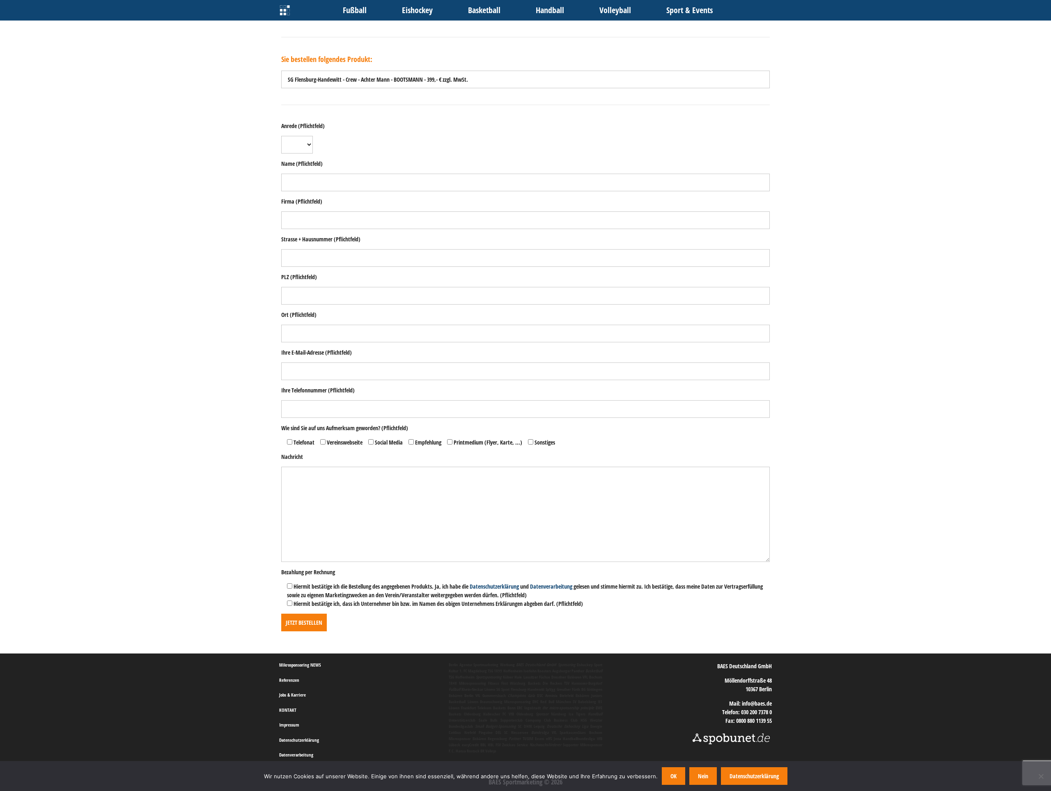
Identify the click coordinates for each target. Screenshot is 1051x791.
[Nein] (1041, 776)
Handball (550, 10)
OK (673, 776)
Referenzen (289, 680)
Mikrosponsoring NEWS (300, 665)
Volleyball (615, 10)
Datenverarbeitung (551, 586)
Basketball (484, 10)
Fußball (355, 10)
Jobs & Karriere (292, 695)
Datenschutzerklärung (494, 586)
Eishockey (417, 10)
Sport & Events (689, 10)
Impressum (289, 725)
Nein (703, 776)
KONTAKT (287, 710)
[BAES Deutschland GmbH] (284, 10)
